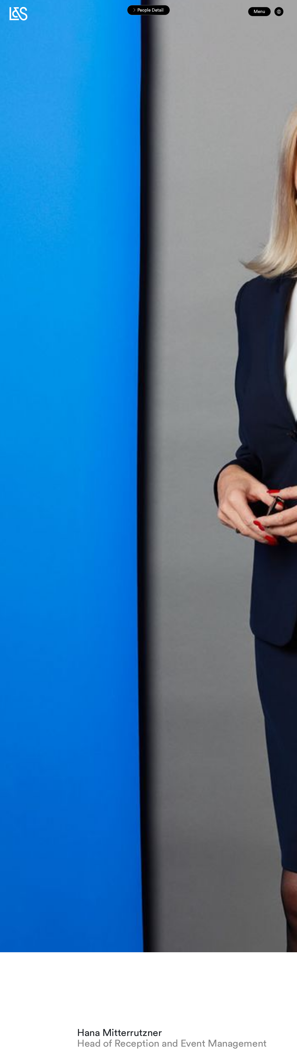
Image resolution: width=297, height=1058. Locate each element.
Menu (259, 11)
